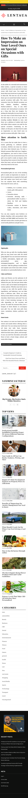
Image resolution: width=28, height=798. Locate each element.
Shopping (9, 344)
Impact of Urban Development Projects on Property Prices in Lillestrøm (13, 481)
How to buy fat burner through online (13, 552)
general (4, 656)
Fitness (4, 645)
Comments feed (5, 782)
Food (3, 648)
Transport (5, 692)
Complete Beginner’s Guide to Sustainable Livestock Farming (12, 354)
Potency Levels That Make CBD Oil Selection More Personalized (13, 598)
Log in (2, 776)
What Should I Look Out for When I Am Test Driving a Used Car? (13, 529)
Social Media (6, 681)
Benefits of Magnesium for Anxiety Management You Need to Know (13, 505)
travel (4, 696)
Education (5, 634)
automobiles (6, 616)
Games (4, 652)
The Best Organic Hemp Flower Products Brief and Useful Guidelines (14, 574)
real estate (5, 674)
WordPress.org (4, 786)
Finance (4, 641)
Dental (4, 630)
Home (4, 663)
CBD (3, 627)
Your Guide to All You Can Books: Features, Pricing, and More (13, 458)
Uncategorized (6, 699)
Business (4, 623)
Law (3, 667)
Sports (4, 685)
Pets (3, 670)
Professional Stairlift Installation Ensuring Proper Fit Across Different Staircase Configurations (13, 433)
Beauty (4, 619)
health (4, 659)
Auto (3, 612)
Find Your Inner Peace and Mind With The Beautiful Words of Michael (14, 359)
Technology (5, 689)
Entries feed (4, 779)
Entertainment (6, 637)
